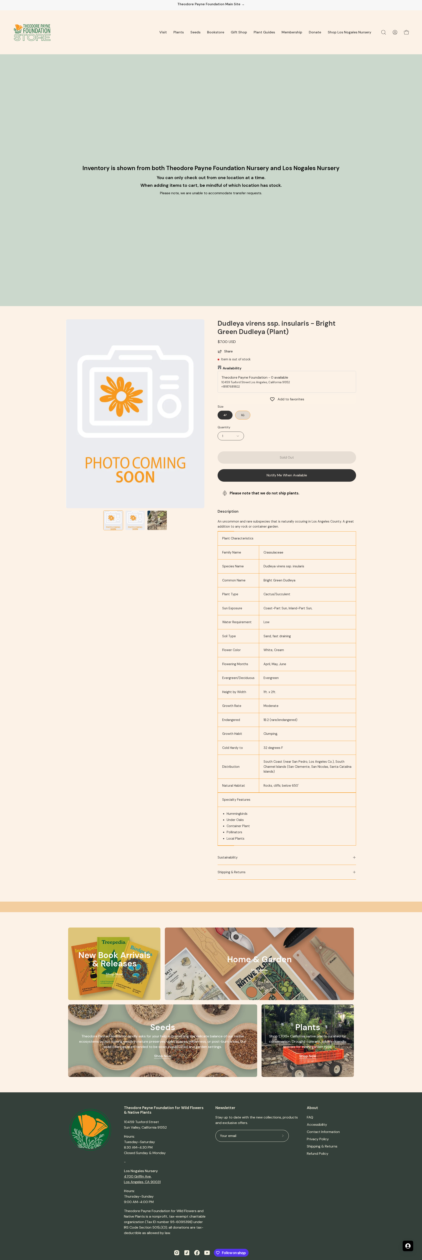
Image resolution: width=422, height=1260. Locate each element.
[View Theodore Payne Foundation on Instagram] (176, 1252)
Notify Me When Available (287, 475)
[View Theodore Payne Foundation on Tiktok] (187, 1252)
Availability (232, 368)
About (312, 1108)
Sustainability (228, 857)
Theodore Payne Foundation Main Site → (211, 4)
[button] (163, 32)
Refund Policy (317, 1153)
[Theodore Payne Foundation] (32, 32)
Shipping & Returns (232, 872)
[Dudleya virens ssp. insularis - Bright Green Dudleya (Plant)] (113, 520)
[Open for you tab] (408, 1246)
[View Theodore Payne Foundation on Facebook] (197, 1252)
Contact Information (323, 1131)
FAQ (310, 1117)
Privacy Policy (318, 1139)
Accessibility (317, 1124)
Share (228, 351)
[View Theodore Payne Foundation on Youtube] (207, 1252)
